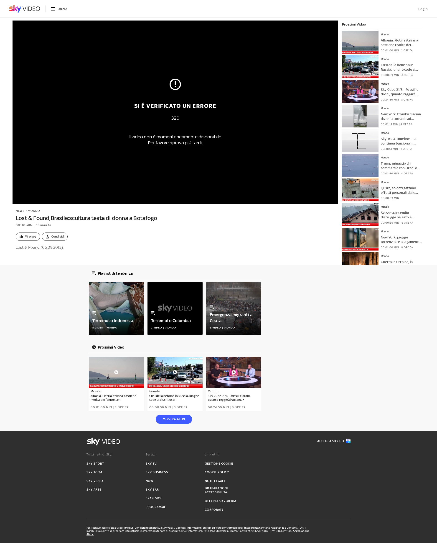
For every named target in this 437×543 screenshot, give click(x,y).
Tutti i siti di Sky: (99, 454)
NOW (149, 481)
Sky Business (157, 472)
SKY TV (151, 463)
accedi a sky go (330, 441)
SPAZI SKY (153, 498)
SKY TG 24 (94, 472)
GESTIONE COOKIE (219, 463)
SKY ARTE (93, 489)
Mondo (34, 210)
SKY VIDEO (94, 481)
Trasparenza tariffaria (257, 527)
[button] (28, 237)
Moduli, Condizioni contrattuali (144, 527)
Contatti (292, 527)
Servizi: (151, 454)
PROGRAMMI (155, 507)
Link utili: (212, 454)
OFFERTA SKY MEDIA (220, 501)
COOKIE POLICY (217, 472)
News (20, 210)
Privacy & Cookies (175, 527)
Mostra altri (174, 419)
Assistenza (277, 527)
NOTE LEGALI (215, 481)
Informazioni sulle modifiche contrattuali (212, 527)
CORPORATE (214, 509)
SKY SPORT (95, 463)
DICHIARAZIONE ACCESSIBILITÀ (217, 490)
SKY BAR (152, 489)
